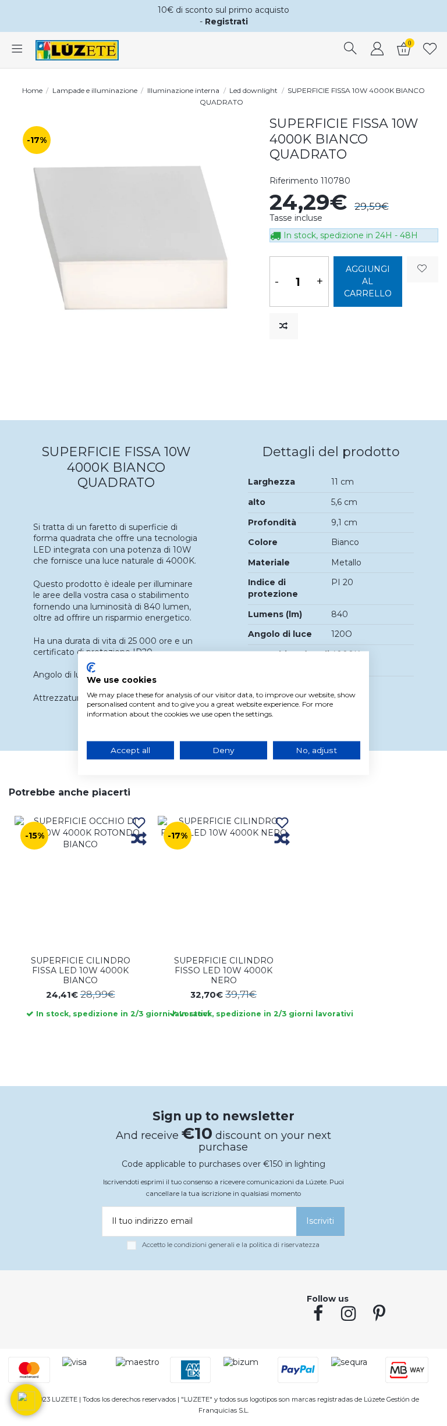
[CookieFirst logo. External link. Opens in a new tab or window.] (91, 667)
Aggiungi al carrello (368, 281)
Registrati (226, 21)
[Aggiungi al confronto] (283, 326)
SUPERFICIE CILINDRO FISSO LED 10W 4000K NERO (224, 970)
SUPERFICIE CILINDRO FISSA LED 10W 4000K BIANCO (80, 970)
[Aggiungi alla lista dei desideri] (422, 269)
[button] (26, 1400)
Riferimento (293, 180)
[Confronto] (139, 839)
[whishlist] (430, 50)
